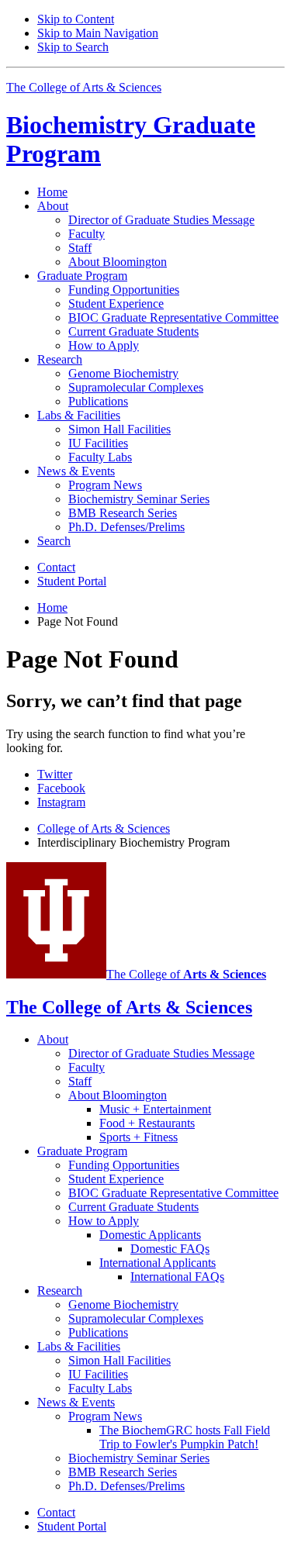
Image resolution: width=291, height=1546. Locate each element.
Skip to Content (75, 19)
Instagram (61, 802)
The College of (186, 974)
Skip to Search (73, 46)
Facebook (61, 788)
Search (54, 540)
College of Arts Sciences (103, 828)
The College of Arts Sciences (83, 87)
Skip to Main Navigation (97, 33)
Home (52, 191)
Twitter (54, 774)
